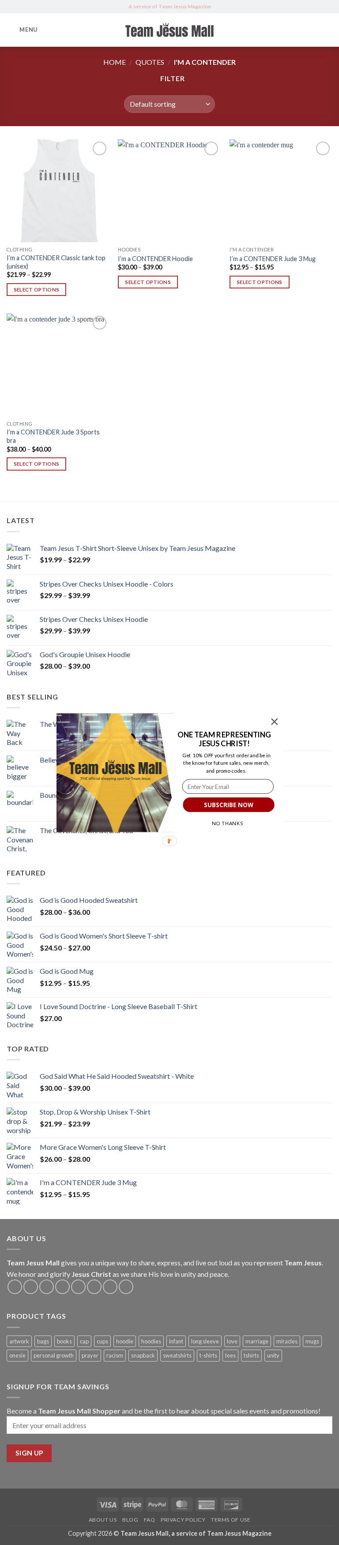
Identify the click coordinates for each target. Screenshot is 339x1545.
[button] (224, 739)
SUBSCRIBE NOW (228, 804)
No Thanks (227, 823)
